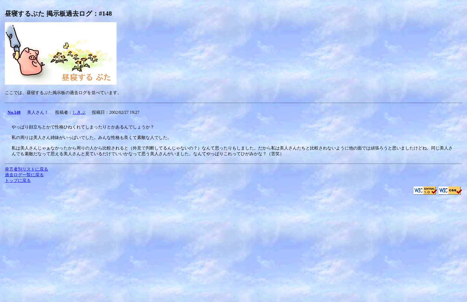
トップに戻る (18, 180)
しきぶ (78, 112)
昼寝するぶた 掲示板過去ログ (48, 13)
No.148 (14, 112)
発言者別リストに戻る (26, 169)
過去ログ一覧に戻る (24, 174)
